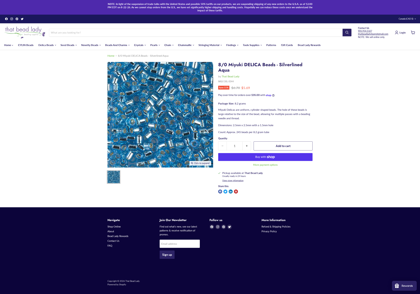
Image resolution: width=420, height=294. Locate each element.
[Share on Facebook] (220, 191)
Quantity (222, 138)
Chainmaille (185, 44)
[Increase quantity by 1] (247, 145)
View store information (232, 181)
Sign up (167, 254)
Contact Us (113, 240)
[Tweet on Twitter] (225, 191)
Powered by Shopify (116, 284)
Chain (168, 44)
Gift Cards (287, 44)
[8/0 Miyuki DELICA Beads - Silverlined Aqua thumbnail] (113, 176)
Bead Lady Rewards (309, 44)
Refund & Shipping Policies (276, 226)
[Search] (347, 32)
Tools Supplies (251, 44)
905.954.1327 (365, 31)
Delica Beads (46, 44)
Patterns (271, 44)
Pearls (154, 44)
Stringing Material (209, 44)
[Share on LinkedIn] (231, 191)
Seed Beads (68, 44)
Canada (406, 18)
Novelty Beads (90, 44)
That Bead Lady (230, 76)
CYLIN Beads (25, 44)
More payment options (265, 164)
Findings (231, 44)
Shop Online (114, 226)
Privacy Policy (269, 231)
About (110, 231)
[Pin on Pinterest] (236, 191)
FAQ (109, 245)
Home (8, 44)
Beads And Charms (116, 44)
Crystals (139, 44)
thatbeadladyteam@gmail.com (373, 34)
